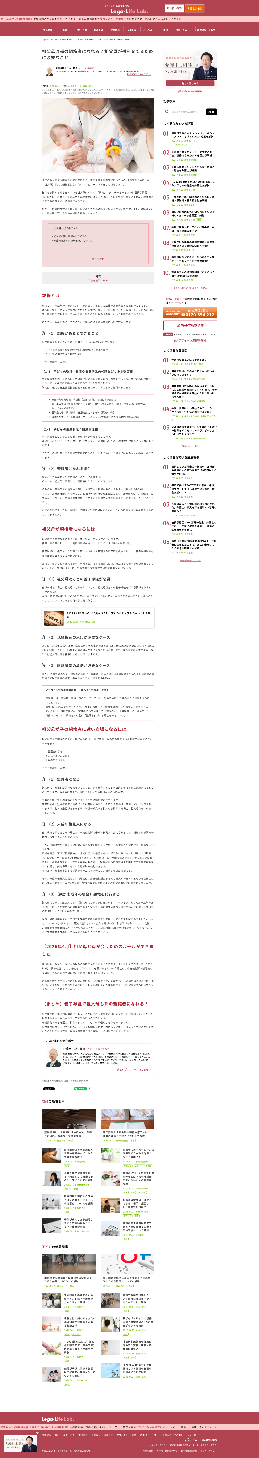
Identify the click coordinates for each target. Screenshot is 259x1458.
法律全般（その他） (207, 29)
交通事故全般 (199, 379)
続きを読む (98, 259)
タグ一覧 (191, 1435)
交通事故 (98, 29)
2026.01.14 (177, 416)
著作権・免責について (167, 1450)
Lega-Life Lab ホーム (50, 39)
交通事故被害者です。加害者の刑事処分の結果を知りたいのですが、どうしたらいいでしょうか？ (194, 430)
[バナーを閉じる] (37, 1433)
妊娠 (126, 1357)
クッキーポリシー (209, 1450)
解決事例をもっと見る (190, 560)
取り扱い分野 (174, 8)
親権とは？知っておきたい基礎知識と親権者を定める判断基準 (80, 1321)
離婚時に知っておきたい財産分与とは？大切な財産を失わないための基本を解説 (138, 1178)
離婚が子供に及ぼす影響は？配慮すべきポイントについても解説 (80, 1372)
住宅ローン (139, 1165)
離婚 (65, 29)
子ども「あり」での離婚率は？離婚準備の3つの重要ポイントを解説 (138, 1321)
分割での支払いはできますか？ (189, 359)
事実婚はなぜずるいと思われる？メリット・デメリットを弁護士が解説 (192, 258)
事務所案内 (148, 1450)
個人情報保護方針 (189, 1450)
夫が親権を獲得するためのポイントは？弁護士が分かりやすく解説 (78, 1298)
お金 (126, 1192)
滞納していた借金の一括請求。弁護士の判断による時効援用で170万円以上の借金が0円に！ (194, 470)
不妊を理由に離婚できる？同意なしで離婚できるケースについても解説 (78, 1176)
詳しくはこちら (190, 83)
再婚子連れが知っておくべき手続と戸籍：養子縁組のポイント (192, 228)
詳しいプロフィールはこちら (137, 74)
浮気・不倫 (189, 401)
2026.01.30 (177, 363)
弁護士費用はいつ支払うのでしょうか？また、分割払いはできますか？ (191, 410)
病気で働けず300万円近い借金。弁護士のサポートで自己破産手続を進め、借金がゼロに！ (194, 488)
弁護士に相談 (195, 8)
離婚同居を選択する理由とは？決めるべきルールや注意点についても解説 (78, 1199)
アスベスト (149, 29)
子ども (71, 39)
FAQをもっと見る (190, 446)
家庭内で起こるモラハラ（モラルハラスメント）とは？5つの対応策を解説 (193, 134)
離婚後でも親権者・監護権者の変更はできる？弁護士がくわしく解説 (68, 1279)
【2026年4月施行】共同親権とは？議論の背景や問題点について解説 (137, 1368)
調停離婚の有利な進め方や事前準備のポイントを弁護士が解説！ (78, 1153)
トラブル (76, 1334)
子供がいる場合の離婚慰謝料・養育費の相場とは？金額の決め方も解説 (193, 243)
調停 (63, 1140)
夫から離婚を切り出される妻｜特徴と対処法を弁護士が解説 (193, 168)
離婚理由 (85, 1184)
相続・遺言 (189, 416)
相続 (165, 29)
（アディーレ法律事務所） (86, 68)
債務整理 (48, 29)
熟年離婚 (81, 1231)
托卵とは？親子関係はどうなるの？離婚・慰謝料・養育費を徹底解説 (193, 198)
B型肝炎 (132, 29)
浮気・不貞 (81, 29)
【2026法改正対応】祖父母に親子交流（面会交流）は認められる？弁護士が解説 (79, 1347)
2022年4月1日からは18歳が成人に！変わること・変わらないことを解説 (109, 615)
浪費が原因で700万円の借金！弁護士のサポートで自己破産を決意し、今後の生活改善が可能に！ (194, 526)
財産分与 (144, 1161)
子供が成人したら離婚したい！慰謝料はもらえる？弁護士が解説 (78, 1223)
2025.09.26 (177, 478)
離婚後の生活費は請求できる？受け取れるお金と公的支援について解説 (137, 1226)
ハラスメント (181, 144)
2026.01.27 (177, 401)
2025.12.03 (177, 378)
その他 (84, 1208)
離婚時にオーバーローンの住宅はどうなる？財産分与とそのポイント (138, 1153)
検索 (211, 112)
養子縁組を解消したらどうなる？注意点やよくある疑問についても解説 (126, 1279)
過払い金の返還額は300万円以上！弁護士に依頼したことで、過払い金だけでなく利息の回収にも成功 (194, 544)
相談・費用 (198, 364)
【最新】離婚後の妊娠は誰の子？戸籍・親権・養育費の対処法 (137, 1345)
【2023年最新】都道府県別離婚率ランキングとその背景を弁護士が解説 (193, 183)
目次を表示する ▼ (98, 280)
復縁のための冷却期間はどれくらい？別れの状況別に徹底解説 (193, 273)
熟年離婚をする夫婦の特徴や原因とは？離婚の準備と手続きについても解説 (126, 1134)
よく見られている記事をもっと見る (190, 287)
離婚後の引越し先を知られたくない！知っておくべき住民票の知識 (193, 213)
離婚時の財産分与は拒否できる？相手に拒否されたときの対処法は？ (137, 1203)
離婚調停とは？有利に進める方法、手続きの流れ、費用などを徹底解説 (68, 1134)
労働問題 (115, 29)
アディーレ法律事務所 (98, 1048)
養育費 (192, 235)
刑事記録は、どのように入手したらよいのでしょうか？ (193, 372)
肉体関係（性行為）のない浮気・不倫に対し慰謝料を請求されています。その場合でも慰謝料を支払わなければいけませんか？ (194, 391)
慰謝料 (68, 1189)
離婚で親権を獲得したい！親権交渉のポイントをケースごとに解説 (137, 1298)
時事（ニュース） (185, 29)
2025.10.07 (177, 515)
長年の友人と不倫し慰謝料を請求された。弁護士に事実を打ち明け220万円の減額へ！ (194, 507)
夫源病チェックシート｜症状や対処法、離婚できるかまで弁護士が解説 (191, 153)
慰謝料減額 (200, 401)
